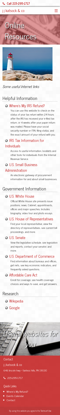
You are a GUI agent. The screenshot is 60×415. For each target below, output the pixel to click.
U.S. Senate (17, 237)
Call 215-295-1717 (18, 3)
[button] (55, 11)
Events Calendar (15, 396)
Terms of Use (45, 410)
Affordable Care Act (23, 275)
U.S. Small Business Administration (21, 167)
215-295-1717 (15, 378)
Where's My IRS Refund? (27, 105)
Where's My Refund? (17, 391)
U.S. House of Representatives (31, 219)
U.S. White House (21, 196)
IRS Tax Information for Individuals (24, 143)
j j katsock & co (13, 10)
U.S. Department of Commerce (31, 256)
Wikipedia (16, 301)
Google (14, 307)
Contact (10, 400)
